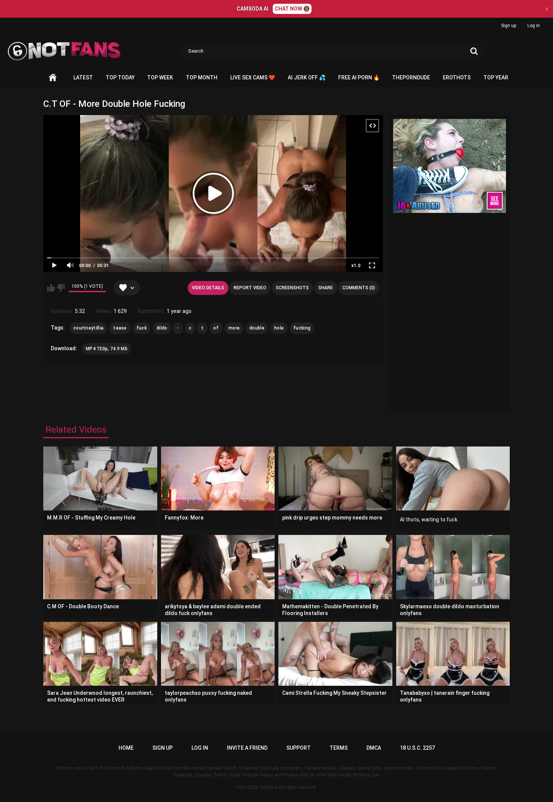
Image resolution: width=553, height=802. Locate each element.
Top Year (495, 77)
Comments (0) (358, 287)
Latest (83, 77)
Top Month (201, 77)
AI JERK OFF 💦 (306, 77)
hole (279, 328)
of (216, 328)
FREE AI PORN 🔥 (359, 77)
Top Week (160, 77)
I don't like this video (61, 288)
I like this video (51, 288)
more (234, 328)
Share (325, 287)
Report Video (250, 287)
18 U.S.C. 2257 (417, 748)
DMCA (373, 748)
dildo (161, 328)
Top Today (120, 77)
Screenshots (292, 287)
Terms (339, 748)
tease (120, 328)
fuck (142, 328)
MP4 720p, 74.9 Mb (107, 348)
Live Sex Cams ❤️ (252, 77)
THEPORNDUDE (411, 77)
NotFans (268, 787)
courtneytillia (88, 328)
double (256, 328)
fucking (301, 328)
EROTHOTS (457, 77)
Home (52, 77)
